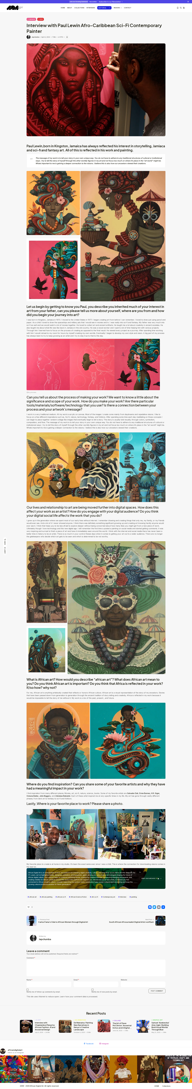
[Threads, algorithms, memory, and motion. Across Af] (178, 1069)
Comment (31, 958)
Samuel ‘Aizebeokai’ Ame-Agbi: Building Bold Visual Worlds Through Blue (160, 1026)
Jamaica (32, 19)
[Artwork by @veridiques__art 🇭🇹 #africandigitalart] (13, 1069)
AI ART (38, 1020)
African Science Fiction (79, 897)
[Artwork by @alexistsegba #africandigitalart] (96, 1069)
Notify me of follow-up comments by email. (43, 992)
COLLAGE (117, 1020)
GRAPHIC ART (158, 1020)
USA (41, 19)
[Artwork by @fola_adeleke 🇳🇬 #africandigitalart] (68, 1069)
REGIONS (117, 8)
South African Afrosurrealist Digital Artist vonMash (131, 922)
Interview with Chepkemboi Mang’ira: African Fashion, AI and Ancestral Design (45, 1026)
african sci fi (61, 897)
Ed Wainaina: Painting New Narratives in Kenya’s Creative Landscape (83, 1026)
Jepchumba (35, 37)
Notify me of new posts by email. (104, 992)
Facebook (90, 1044)
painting (134, 897)
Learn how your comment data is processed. (79, 996)
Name (29, 980)
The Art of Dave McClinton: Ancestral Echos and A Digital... (122, 1025)
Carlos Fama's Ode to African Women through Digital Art (63, 922)
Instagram (105, 1044)
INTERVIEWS (91, 8)
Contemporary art (109, 897)
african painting (46, 897)
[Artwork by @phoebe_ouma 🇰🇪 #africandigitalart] (151, 1069)
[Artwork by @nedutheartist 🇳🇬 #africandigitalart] (123, 1069)
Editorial (102, 8)
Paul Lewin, (35, 146)
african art (33, 897)
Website (124, 980)
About (69, 8)
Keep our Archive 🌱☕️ (150, 878)
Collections (79, 8)
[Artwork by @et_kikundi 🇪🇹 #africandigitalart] (41, 1069)
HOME (156, 1086)
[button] (53, 203)
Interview (123, 897)
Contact (127, 8)
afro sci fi (95, 897)
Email (76, 980)
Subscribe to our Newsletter (110, 2)
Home (63, 8)
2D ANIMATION (80, 1020)
